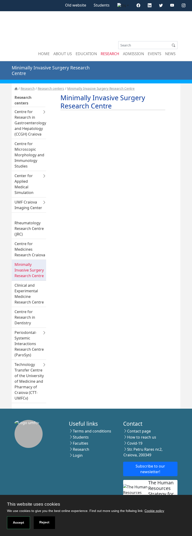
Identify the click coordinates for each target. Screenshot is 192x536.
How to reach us (141, 437)
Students (102, 5)
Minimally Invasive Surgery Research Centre (101, 88)
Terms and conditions (92, 431)
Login (78, 455)
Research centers (51, 88)
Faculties (80, 443)
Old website (75, 5)
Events (154, 53)
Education (86, 53)
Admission (133, 53)
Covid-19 (134, 443)
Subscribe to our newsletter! (150, 469)
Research (110, 53)
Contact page (139, 431)
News (170, 53)
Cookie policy (154, 511)
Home (44, 53)
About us (62, 53)
